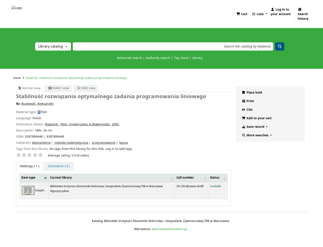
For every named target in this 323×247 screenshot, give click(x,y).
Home (17, 78)
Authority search (158, 58)
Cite (249, 109)
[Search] (279, 46)
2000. (116, 124)
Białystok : (52, 124)
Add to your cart (259, 118)
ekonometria (41, 142)
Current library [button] (61, 178)
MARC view (60, 88)
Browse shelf (194, 186)
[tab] (59, 166)
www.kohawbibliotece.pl (169, 229)
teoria (123, 142)
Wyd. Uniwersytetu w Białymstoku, (85, 124)
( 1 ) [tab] (29, 166)
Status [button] (214, 178)
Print (250, 101)
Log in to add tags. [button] (119, 149)
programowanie (103, 142)
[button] (241, 14)
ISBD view (87, 88)
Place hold (254, 92)
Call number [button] (185, 178)
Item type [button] (28, 178)
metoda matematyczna (71, 142)
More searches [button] (257, 135)
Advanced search (129, 58)
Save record (255, 126)
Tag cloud (181, 58)
